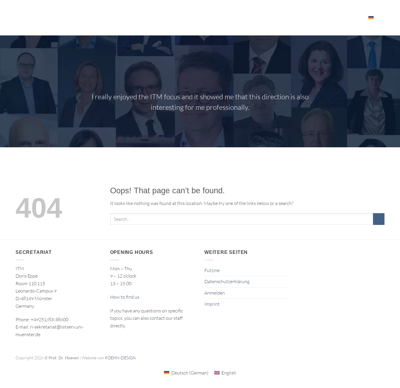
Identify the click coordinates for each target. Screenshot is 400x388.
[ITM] (60, 18)
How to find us (124, 297)
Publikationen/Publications (223, 17)
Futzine (212, 270)
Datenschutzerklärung (226, 281)
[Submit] (378, 219)
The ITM (268, 17)
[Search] (382, 17)
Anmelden (214, 293)
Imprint (212, 304)
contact (157, 318)
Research (172, 17)
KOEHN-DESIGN (120, 357)
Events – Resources (303, 17)
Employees (346, 17)
